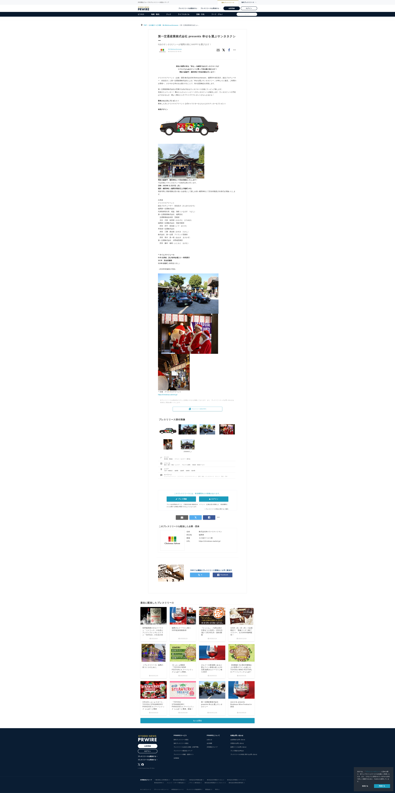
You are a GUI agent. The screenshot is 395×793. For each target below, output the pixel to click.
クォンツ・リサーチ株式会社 (175, 782)
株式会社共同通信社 (179, 780)
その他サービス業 (155, 25)
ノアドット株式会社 (194, 782)
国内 (228, 2)
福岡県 (177, 470)
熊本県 (193, 470)
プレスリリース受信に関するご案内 (217, 509)
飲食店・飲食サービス (198, 464)
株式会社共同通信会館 (195, 780)
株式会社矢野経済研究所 (236, 782)
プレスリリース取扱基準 (193, 789)
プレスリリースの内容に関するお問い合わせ (243, 754)
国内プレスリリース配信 (181, 739)
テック (168, 14)
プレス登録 (182, 499)
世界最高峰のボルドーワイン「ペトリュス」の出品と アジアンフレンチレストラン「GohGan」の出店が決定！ (152, 632)
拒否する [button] (365, 786)
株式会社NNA (158, 782)
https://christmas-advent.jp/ (167, 395)
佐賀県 (182, 470)
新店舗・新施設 (168, 459)
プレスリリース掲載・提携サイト (184, 754)
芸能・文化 (200, 14)
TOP (145, 25)
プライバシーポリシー (373, 771)
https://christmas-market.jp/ (209, 541)
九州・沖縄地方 (168, 470)
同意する (382, 786)
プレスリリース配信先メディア (183, 750)
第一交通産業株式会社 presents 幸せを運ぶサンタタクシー (211, 704)
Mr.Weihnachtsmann (170, 25)
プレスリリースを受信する (210, 8)
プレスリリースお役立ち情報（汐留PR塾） (187, 747)
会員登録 (232, 8)
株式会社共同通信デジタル (215, 780)
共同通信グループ (212, 747)
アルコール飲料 (186, 464)
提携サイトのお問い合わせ (238, 747)
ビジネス (141, 14)
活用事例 (176, 758)
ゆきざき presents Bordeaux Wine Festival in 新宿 (241, 704)
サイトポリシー (144, 789)
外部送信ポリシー (176, 789)
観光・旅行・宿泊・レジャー (172, 464)
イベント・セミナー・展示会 (182, 459)
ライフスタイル (183, 14)
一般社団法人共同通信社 (161, 780)
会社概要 (209, 743)
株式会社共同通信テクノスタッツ (214, 782)
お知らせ (209, 739)
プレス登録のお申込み (237, 750)
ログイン (249, 8)
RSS (216, 789)
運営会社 (207, 789)
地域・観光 (155, 14)
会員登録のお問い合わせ (237, 739)
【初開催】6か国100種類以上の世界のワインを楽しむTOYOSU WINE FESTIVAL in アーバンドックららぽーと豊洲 (241, 669)
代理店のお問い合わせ (237, 743)
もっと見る (197, 720)
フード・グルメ (217, 14)
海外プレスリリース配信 (181, 743)
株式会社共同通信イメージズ (235, 780)
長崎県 (188, 470)
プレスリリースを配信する (187, 8)
